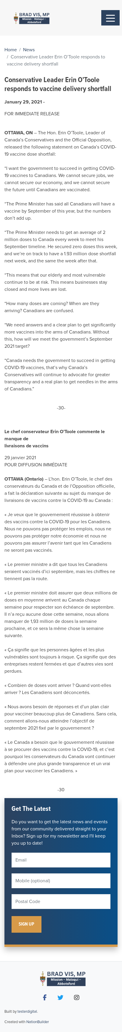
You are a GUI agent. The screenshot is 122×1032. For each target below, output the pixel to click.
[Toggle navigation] (110, 17)
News (29, 50)
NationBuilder (37, 1022)
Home (10, 50)
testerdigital (27, 1011)
